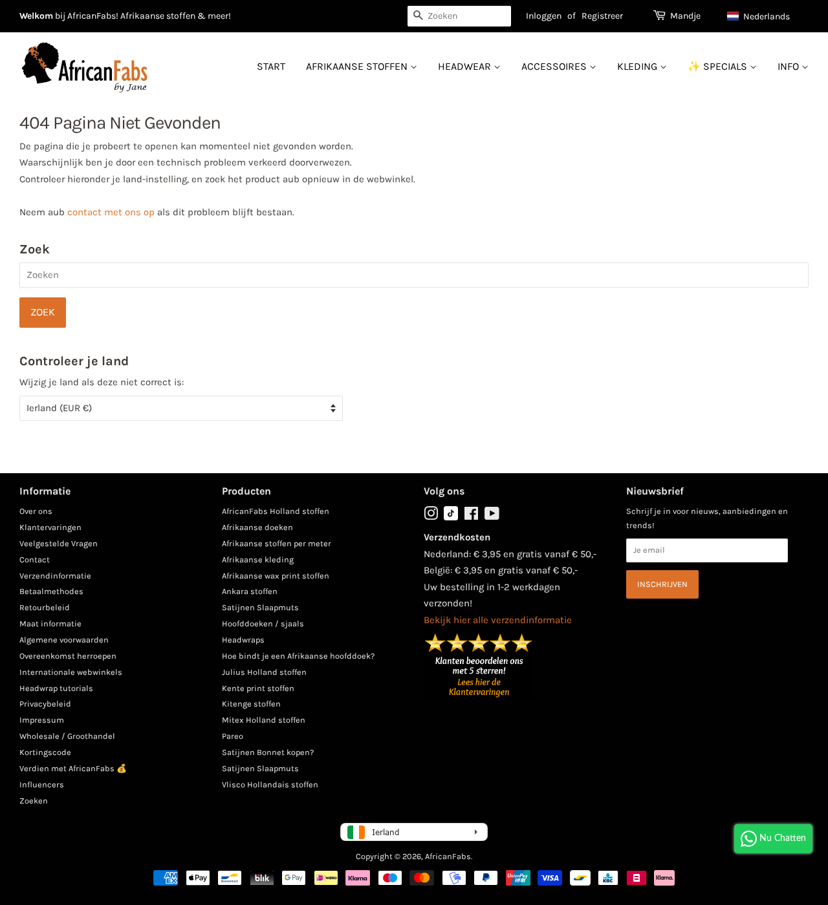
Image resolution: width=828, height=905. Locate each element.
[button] (765, 16)
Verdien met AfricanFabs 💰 (73, 768)
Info (789, 66)
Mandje (685, 15)
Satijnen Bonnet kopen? (268, 752)
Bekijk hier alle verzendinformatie (498, 620)
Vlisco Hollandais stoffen (270, 784)
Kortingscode (45, 752)
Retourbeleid (44, 607)
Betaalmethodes (51, 591)
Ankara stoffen (250, 591)
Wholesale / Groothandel (67, 736)
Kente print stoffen (258, 688)
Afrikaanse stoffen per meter (276, 543)
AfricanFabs (448, 856)
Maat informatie (50, 623)
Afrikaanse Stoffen (358, 66)
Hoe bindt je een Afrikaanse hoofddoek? (298, 656)
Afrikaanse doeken (257, 527)
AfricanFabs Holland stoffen (275, 511)
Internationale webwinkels (70, 672)
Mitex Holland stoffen (263, 720)
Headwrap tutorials (56, 688)
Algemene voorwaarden (64, 639)
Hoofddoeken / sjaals (263, 623)
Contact (34, 559)
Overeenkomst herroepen (67, 656)
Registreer (602, 15)
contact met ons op (111, 212)
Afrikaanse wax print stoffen (275, 575)
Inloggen (543, 15)
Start (271, 66)
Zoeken (33, 800)
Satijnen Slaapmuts (260, 607)
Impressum (41, 720)
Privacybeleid (45, 703)
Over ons (35, 511)
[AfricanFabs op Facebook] (471, 516)
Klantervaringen (50, 527)
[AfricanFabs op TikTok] (451, 517)
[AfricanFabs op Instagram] (431, 516)
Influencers (41, 784)
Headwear (466, 66)
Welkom (36, 15)
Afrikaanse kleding (258, 559)
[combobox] (459, 16)
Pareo (232, 736)
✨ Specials (719, 66)
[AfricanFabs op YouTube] (492, 516)
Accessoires (555, 66)
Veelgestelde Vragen (58, 543)
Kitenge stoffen (251, 703)
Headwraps (243, 639)
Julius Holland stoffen (264, 672)
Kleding (638, 66)
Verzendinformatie (55, 575)
